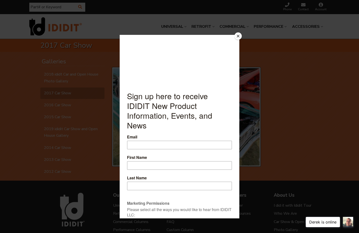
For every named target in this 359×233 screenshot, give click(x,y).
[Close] (238, 36)
